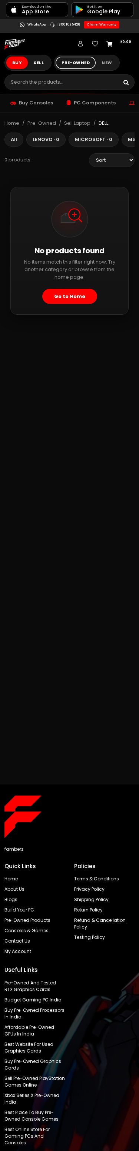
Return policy (88, 910)
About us (14, 889)
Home (11, 123)
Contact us (17, 941)
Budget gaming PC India (33, 1000)
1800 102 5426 (68, 25)
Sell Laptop (77, 123)
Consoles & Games (26, 930)
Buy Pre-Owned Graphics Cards (32, 1064)
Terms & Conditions (96, 879)
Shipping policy (91, 899)
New (107, 63)
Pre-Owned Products (27, 920)
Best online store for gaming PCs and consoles (27, 1136)
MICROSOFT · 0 (93, 139)
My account (17, 951)
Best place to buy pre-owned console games (31, 1115)
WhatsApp (36, 25)
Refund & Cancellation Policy (100, 923)
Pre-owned (76, 63)
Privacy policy (89, 889)
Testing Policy (89, 937)
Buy (17, 63)
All (14, 139)
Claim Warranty (101, 24)
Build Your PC (19, 910)
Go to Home (69, 296)
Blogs (10, 899)
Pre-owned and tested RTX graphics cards (30, 986)
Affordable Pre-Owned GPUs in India (29, 1030)
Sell (39, 63)
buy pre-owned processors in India (34, 1013)
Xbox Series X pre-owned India (31, 1098)
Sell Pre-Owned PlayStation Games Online (34, 1081)
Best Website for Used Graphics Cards (28, 1047)
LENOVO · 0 (46, 139)
